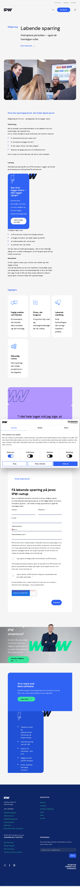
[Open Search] (53, 9)
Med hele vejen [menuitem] (9, 842)
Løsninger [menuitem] (43, 806)
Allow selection (40, 464)
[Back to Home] (8, 9)
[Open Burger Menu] (75, 9)
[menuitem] (57, 2)
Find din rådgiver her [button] (17, 659)
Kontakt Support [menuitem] (9, 846)
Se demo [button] (63, 10)
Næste (73, 855)
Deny (14, 464)
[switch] (30, 456)
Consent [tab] (14, 427)
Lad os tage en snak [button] (18, 221)
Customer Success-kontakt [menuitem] (13, 852)
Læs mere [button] (25, 699)
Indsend (56, 602)
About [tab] (66, 427)
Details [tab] (40, 427)
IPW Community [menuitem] (9, 849)
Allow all (65, 464)
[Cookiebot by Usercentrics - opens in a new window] (69, 422)
